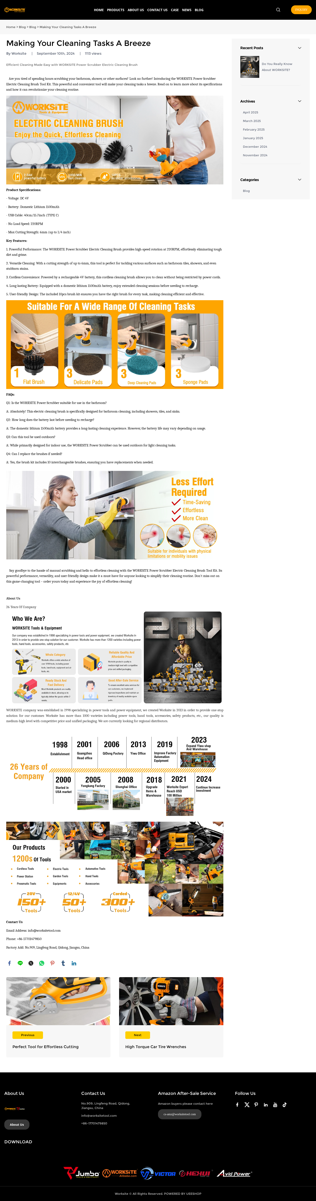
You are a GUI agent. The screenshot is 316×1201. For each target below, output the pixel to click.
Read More (58, 1017)
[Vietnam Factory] (158, 1173)
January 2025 (253, 138)
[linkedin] (266, 1104)
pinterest (52, 963)
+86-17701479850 (94, 1123)
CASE (175, 10)
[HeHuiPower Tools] (196, 1173)
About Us (17, 1125)
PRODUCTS (115, 10)
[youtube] (276, 1104)
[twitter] (247, 1104)
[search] (278, 10)
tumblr (63, 963)
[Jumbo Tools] (81, 1173)
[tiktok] (285, 1104)
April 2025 (250, 112)
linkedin (74, 963)
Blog (22, 27)
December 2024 (255, 147)
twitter (31, 963)
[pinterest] (257, 1104)
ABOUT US (136, 10)
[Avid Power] (234, 1173)
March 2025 (252, 121)
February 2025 (254, 129)
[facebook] (238, 1104)
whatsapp (41, 963)
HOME (99, 10)
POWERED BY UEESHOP (182, 1194)
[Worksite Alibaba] (120, 1173)
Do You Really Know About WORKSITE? (277, 67)
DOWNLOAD (18, 1141)
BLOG (199, 10)
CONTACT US (157, 10)
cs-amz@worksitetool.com (180, 1114)
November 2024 (255, 155)
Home (10, 27)
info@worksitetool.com (99, 1116)
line (20, 963)
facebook (9, 963)
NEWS (186, 10)
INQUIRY (301, 9)
